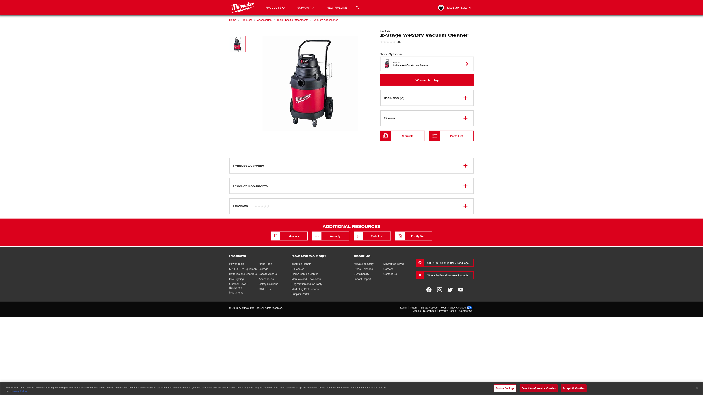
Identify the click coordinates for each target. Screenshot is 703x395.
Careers (388, 269)
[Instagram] (439, 290)
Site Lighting (236, 279)
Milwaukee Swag (393, 264)
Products (246, 19)
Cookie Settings (505, 388)
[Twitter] (450, 290)
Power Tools (236, 264)
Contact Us (390, 274)
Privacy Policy (19, 391)
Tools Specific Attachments (292, 19)
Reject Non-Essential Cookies (539, 388)
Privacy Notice (447, 310)
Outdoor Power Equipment (238, 285)
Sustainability (361, 274)
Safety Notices (429, 307)
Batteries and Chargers (243, 274)
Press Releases (363, 269)
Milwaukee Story (364, 264)
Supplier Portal (300, 294)
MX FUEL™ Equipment (243, 269)
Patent (413, 307)
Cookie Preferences (424, 310)
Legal (403, 307)
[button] (237, 44)
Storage (263, 269)
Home (232, 19)
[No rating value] (388, 42)
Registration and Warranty (306, 284)
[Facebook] (429, 290)
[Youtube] (461, 290)
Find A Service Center (304, 274)
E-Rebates (297, 269)
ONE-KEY (265, 289)
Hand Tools (265, 264)
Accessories (264, 19)
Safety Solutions (268, 284)
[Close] (697, 388)
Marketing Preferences (305, 289)
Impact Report (362, 279)
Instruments (236, 292)
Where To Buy (427, 80)
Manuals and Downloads (306, 279)
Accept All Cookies (574, 388)
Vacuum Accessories (326, 19)
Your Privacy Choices (453, 307)
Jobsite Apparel (268, 274)
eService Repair (301, 264)
